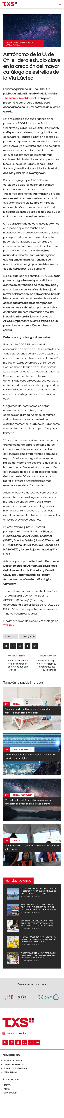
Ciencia (9, 42)
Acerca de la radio (13, 1061)
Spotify (7, 1085)
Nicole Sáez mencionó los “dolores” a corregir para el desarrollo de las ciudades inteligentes (39, 891)
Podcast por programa (15, 1068)
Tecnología (26, 795)
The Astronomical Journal (19, 98)
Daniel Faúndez (13, 45)
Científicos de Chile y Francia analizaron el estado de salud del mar (32, 847)
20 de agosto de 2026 (30, 912)
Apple (6, 1089)
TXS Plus (8, 625)
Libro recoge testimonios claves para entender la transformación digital (30, 756)
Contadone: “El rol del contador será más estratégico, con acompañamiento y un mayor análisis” (38, 923)
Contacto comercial (14, 1064)
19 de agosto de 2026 (30, 945)
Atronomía (10, 636)
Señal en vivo (10, 1072)
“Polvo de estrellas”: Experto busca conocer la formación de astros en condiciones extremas (28, 802)
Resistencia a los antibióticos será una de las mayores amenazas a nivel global (27, 711)
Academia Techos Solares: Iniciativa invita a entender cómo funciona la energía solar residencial (39, 907)
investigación (28, 636)
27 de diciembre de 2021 (24, 42)
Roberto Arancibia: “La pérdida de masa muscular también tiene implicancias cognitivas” (38, 955)
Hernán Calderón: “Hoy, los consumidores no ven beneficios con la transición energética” (39, 939)
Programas (26, 749)
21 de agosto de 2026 (30, 896)
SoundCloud (10, 1093)
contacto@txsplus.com (19, 1033)
